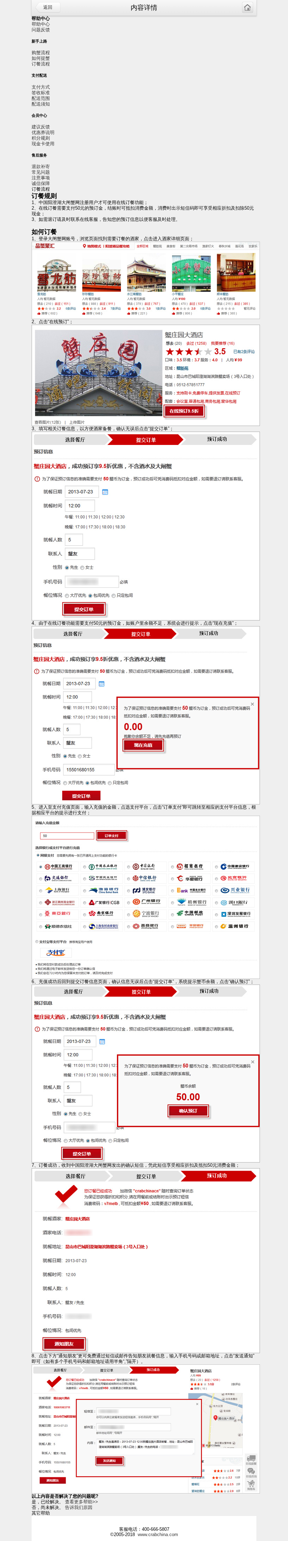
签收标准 (41, 92)
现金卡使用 (43, 143)
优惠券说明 (43, 132)
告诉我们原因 (78, 1507)
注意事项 (41, 177)
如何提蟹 (41, 58)
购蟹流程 (41, 52)
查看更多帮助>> (81, 1501)
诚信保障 (41, 183)
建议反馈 (41, 126)
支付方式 (41, 87)
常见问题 (41, 172)
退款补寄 (41, 166)
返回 (47, 7)
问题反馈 (41, 29)
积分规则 (41, 138)
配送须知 (41, 104)
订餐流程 (41, 63)
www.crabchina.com (158, 1534)
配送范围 (41, 98)
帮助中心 (41, 24)
